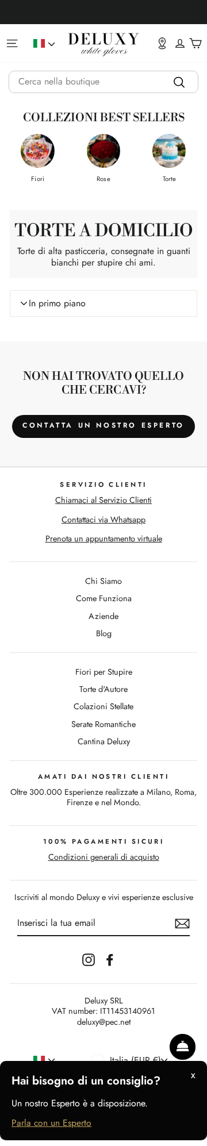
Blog (104, 633)
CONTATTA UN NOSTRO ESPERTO (103, 425)
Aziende (103, 616)
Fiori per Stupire (103, 672)
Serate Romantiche (103, 724)
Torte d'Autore (103, 689)
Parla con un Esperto (51, 1123)
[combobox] (103, 82)
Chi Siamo (103, 581)
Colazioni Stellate (103, 706)
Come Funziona (104, 598)
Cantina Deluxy (104, 741)
